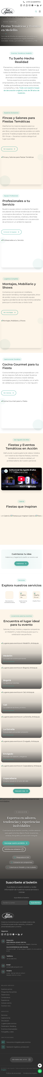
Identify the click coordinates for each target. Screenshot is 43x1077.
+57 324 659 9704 (11, 958)
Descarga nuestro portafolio (14, 843)
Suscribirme (35, 903)
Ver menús (7, 393)
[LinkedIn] (38, 5)
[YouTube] (30, 5)
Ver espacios (8, 149)
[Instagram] (21, 5)
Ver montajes (8, 312)
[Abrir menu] (40, 11)
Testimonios (5, 995)
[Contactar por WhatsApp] (40, 1071)
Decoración (5, 1021)
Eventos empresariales (9, 1029)
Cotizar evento (6, 1003)
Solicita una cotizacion (13, 849)
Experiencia (5, 1000)
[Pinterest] (32, 5)
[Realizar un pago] (40, 1066)
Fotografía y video (7, 1032)
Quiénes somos (6, 989)
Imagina (3, 1070)
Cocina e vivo (5, 1006)
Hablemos (20, 563)
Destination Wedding (8, 1026)
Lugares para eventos (8, 1023)
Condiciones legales (30, 1073)
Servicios (4, 1015)
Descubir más (20, 791)
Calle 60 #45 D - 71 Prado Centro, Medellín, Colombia (21, 944)
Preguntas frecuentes (9, 992)
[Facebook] (24, 5)
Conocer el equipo (10, 232)
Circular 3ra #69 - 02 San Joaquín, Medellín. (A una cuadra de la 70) (24, 950)
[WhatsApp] (27, 5)
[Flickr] (35, 5)
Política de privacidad (13, 1073)
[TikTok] (41, 5)
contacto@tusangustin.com (14, 967)
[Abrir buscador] (36, 11)
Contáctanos (5, 997)
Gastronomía (5, 1018)
